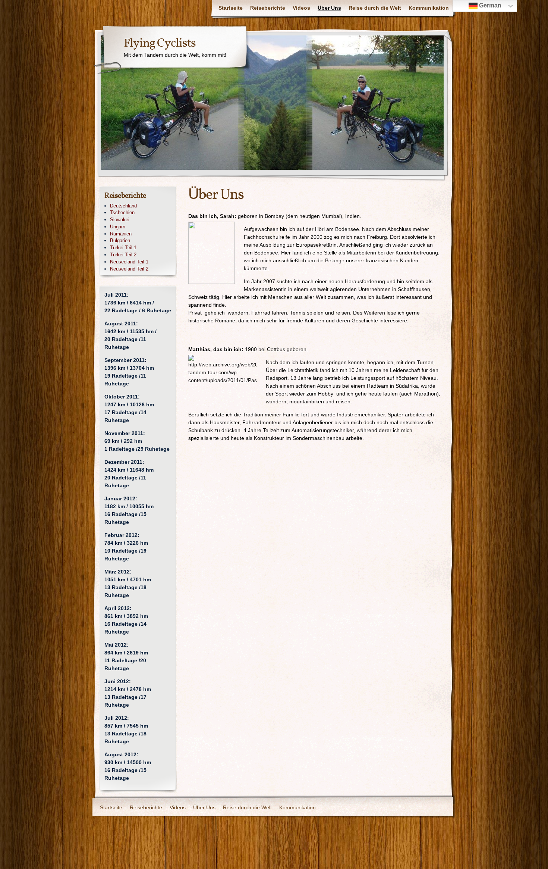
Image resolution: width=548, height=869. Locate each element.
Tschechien (122, 212)
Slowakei (119, 219)
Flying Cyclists (160, 43)
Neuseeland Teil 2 (129, 269)
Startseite (230, 8)
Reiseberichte (267, 8)
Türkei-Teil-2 (123, 254)
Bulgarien (120, 240)
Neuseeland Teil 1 (129, 262)
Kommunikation (429, 8)
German (489, 5)
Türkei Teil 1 (123, 247)
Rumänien (121, 234)
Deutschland (123, 206)
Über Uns (329, 8)
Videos (301, 8)
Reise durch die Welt (375, 8)
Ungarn (117, 226)
